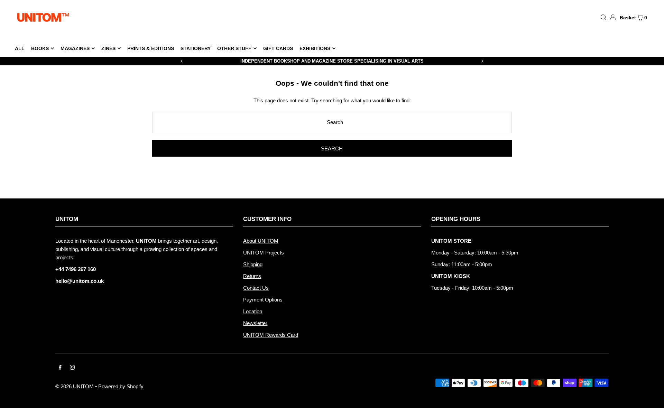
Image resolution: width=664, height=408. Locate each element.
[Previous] (181, 61)
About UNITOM (260, 241)
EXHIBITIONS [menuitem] (314, 48)
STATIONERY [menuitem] (196, 48)
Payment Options (263, 300)
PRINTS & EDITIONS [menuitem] (150, 48)
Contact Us (256, 288)
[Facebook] (60, 368)
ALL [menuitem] (20, 48)
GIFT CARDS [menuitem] (278, 48)
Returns (252, 276)
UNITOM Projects (263, 253)
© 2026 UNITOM (74, 386)
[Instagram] (72, 368)
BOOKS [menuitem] (40, 48)
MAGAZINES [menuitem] (75, 48)
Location (252, 311)
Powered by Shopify (121, 386)
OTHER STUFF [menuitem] (234, 48)
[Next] (482, 61)
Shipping (252, 264)
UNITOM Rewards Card (270, 335)
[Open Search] (603, 17)
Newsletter (255, 323)
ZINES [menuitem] (108, 48)
